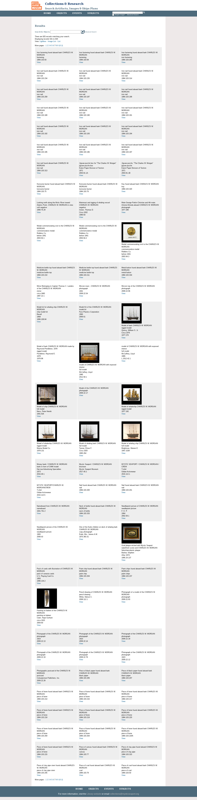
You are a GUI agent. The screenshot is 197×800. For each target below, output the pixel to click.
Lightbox (43, 41)
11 (62, 46)
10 (60, 46)
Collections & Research (64, 4)
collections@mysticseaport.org (124, 794)
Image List (52, 41)
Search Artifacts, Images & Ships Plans (71, 8)
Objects (62, 13)
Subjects (93, 13)
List (59, 41)
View (39, 62)
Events (77, 13)
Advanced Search (133, 14)
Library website (94, 794)
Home (47, 13)
